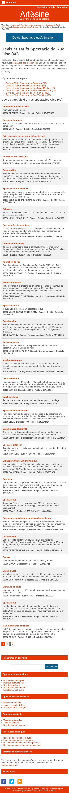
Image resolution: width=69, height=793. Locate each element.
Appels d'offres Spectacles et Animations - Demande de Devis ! (37, 25)
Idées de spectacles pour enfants (18, 740)
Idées (45, 791)
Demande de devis (12, 587)
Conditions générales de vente (25, 791)
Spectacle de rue (11, 305)
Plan (40, 791)
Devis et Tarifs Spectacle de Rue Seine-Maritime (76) (30, 88)
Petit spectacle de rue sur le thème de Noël (24, 136)
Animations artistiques (13, 680)
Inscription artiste (46, 7)
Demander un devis (12, 703)
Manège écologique (12, 360)
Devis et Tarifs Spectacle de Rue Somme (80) (27, 93)
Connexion (62, 7)
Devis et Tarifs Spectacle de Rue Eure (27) (26, 85)
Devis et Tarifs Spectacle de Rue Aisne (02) (26, 83)
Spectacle (7, 479)
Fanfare (6, 557)
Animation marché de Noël (16, 106)
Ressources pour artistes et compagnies (22, 745)
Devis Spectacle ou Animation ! (34, 37)
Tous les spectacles (12, 720)
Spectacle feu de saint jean (16, 225)
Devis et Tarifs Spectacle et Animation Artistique (19, 27)
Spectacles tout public (13, 690)
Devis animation (11, 378)
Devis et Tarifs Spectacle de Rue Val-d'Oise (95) (28, 95)
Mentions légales (56, 789)
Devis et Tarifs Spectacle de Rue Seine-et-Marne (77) (31, 90)
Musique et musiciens (13, 683)
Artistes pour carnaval (14, 243)
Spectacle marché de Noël (16, 410)
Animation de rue (11, 262)
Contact (52, 791)
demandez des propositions (25, 63)
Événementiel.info (9, 765)
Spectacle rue (9, 500)
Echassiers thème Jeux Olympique (20, 461)
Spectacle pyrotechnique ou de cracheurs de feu (27, 518)
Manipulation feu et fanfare (16, 626)
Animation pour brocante (15, 157)
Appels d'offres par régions (15, 707)
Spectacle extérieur (12, 445)
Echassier (8, 209)
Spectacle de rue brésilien (16, 188)
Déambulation (10, 321)
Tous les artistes (11, 722)
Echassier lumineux (12, 282)
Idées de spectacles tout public (17, 738)
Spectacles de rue (11, 685)
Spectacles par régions (14, 725)
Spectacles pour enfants (14, 687)
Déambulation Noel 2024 (15, 429)
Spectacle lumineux (12, 120)
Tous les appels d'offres (14, 705)
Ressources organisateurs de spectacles (22, 742)
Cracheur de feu (10, 397)
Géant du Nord (10, 170)
